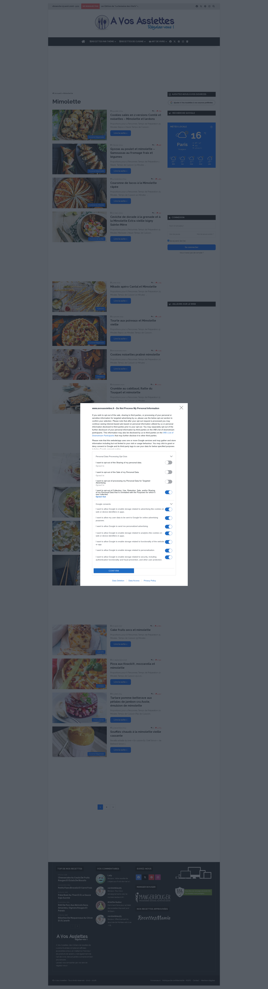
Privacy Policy (150, 580)
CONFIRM (114, 571)
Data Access (134, 580)
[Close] (182, 408)
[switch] (168, 462)
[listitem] (134, 456)
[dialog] (134, 494)
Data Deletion (118, 580)
